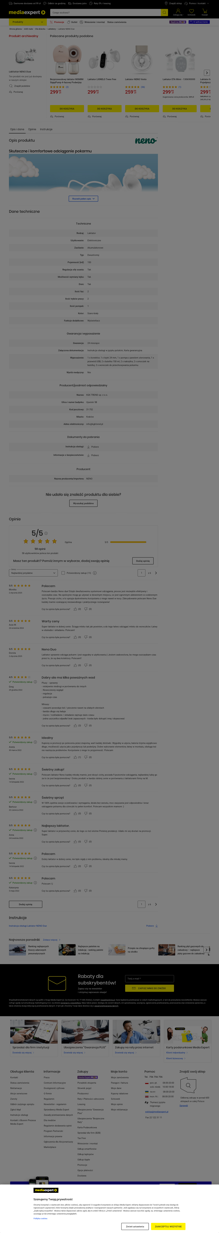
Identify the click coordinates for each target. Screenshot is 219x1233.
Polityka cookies (40, 1218)
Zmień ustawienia (135, 1226)
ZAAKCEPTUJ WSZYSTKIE (168, 1226)
